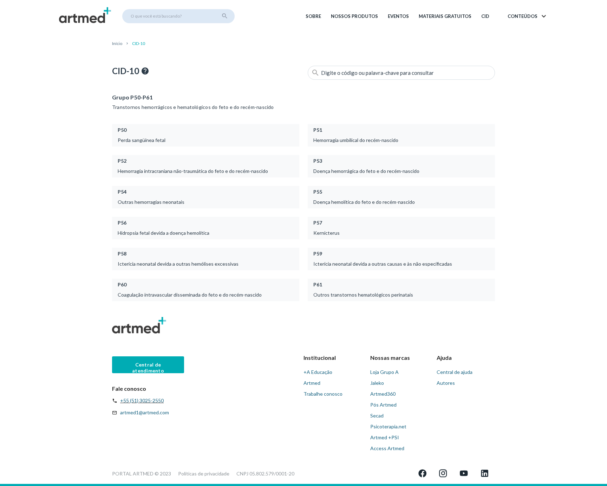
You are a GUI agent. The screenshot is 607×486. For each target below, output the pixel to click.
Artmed (312, 383)
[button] (527, 16)
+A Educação (318, 372)
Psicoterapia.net (388, 426)
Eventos (398, 16)
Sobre (313, 16)
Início (117, 43)
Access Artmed (387, 448)
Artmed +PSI (384, 437)
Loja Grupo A (384, 372)
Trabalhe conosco (323, 394)
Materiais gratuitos (445, 16)
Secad (377, 416)
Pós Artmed (383, 405)
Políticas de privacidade (203, 474)
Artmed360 (383, 394)
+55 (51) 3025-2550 (142, 400)
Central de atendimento (148, 367)
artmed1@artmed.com (144, 412)
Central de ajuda (454, 372)
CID (485, 16)
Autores (446, 383)
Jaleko (377, 383)
